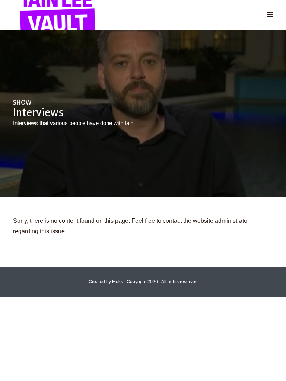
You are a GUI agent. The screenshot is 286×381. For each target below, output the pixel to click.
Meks (117, 281)
